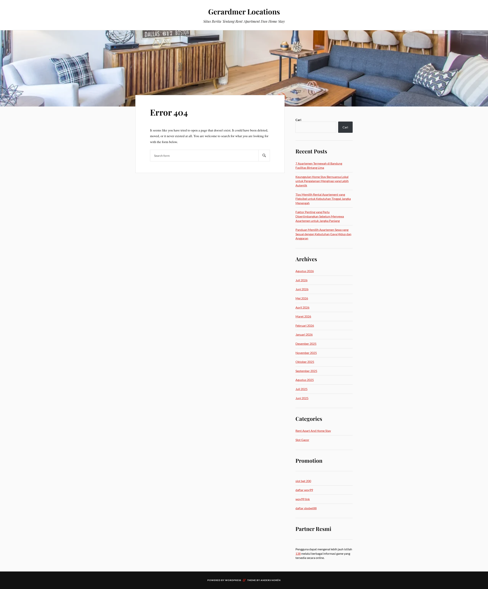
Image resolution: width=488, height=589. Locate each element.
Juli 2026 (301, 280)
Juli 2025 (301, 389)
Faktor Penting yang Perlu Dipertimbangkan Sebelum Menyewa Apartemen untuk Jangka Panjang (319, 216)
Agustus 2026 (304, 271)
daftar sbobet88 (306, 508)
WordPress (233, 580)
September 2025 (306, 371)
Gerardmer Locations (244, 11)
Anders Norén (271, 580)
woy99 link (302, 499)
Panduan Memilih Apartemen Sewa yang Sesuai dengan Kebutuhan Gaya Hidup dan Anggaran (323, 234)
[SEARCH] (264, 155)
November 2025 (306, 353)
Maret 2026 (303, 316)
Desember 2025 (305, 343)
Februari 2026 (304, 325)
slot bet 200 (303, 481)
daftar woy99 (304, 490)
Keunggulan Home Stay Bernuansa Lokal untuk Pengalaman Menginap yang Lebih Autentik (322, 181)
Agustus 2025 (304, 380)
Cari (298, 120)
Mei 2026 (301, 298)
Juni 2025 (301, 398)
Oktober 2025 (304, 361)
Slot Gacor (302, 440)
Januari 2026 (304, 334)
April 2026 (302, 307)
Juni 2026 (301, 289)
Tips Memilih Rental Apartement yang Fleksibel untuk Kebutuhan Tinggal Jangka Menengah (323, 199)
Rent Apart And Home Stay (313, 430)
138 (298, 553)
